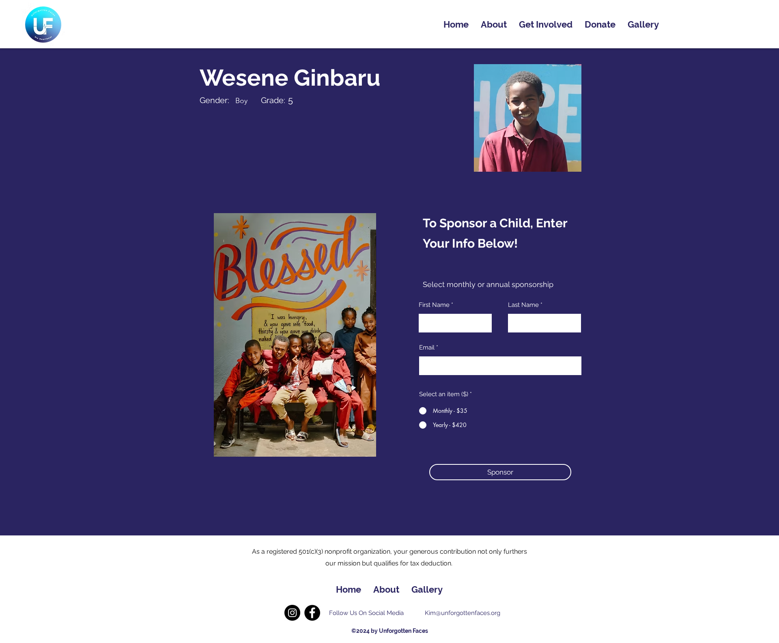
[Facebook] (312, 613)
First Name (434, 305)
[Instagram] (292, 613)
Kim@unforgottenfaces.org (462, 613)
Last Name (523, 305)
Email (427, 348)
